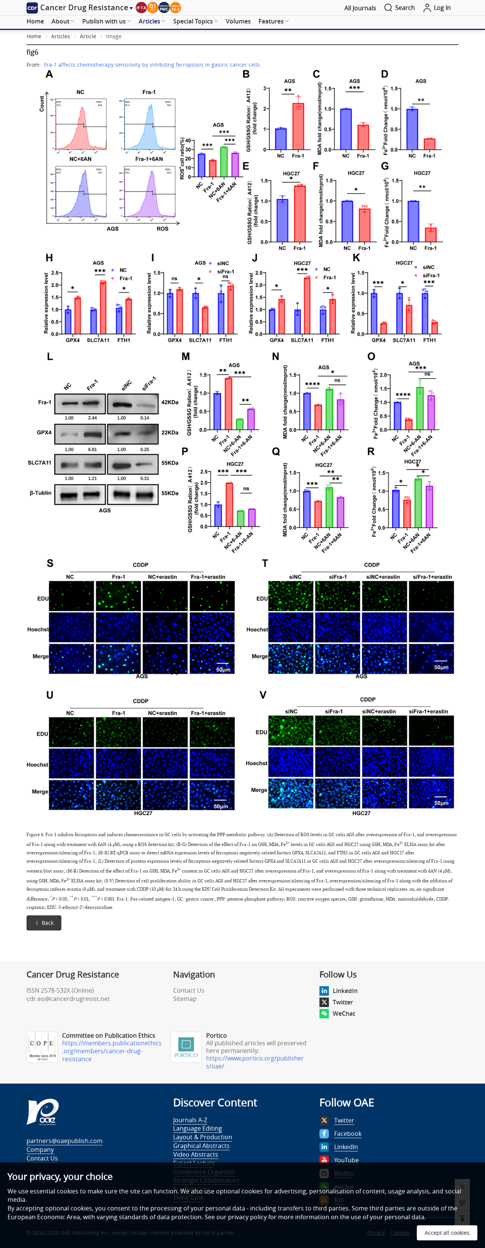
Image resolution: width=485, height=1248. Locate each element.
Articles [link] (60, 36)
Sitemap (185, 999)
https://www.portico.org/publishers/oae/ (255, 1062)
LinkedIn (345, 991)
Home (35, 21)
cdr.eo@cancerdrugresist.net (68, 999)
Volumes (238, 21)
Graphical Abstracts (201, 1146)
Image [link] (114, 36)
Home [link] (34, 36)
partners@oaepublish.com (65, 1141)
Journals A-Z (190, 1120)
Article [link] (88, 36)
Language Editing (197, 1128)
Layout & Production (202, 1137)
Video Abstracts (195, 1154)
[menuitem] (35, 22)
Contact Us (189, 990)
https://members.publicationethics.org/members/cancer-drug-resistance (112, 1051)
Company (40, 1149)
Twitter (343, 1002)
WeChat (344, 1013)
